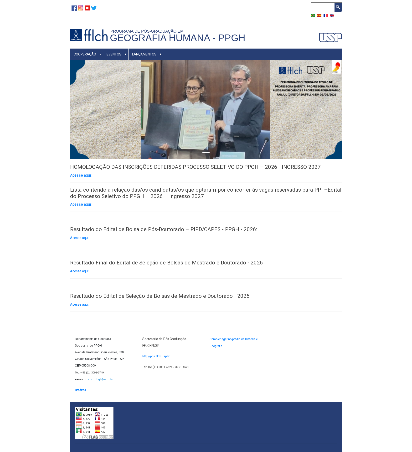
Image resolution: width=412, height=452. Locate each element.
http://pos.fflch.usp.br (156, 356)
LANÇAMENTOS (144, 54)
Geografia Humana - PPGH (177, 38)
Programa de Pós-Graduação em (148, 31)
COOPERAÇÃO (85, 54)
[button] (90, 109)
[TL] (94, 7)
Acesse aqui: (79, 238)
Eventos (114, 54)
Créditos (80, 390)
